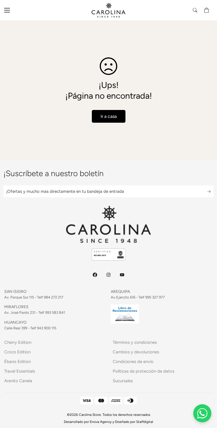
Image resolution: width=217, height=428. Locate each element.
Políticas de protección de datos (143, 371)
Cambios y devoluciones (136, 351)
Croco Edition (17, 351)
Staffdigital (144, 422)
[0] (206, 10)
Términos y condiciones (135, 342)
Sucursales (123, 380)
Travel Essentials (19, 371)
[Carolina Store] (108, 10)
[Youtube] (122, 275)
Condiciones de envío (133, 361)
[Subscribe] (204, 191)
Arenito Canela (18, 380)
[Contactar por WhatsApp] (202, 413)
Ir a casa (109, 116)
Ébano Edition (17, 361)
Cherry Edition (17, 342)
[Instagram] (108, 275)
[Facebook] (95, 275)
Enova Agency (101, 422)
